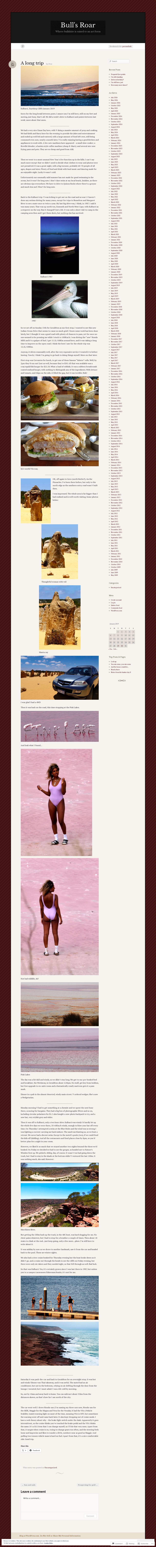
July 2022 (114, 191)
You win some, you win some (121, 664)
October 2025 (115, 105)
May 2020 (114, 261)
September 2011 (116, 537)
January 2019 (115, 304)
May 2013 (114, 486)
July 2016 (114, 385)
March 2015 (115, 427)
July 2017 (114, 352)
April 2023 (114, 167)
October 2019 (115, 280)
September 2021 (116, 218)
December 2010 (116, 559)
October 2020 (115, 248)
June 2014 (114, 452)
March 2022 (115, 202)
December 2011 (116, 529)
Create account (116, 600)
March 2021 (115, 234)
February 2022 (116, 205)
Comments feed (116, 608)
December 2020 (116, 242)
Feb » (115, 649)
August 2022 (115, 189)
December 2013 (116, 468)
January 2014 (115, 465)
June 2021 (114, 226)
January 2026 (115, 103)
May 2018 (114, 325)
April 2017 (114, 360)
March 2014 (115, 460)
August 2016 (115, 382)
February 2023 (116, 173)
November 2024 (116, 119)
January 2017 (115, 368)
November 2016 (116, 374)
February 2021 (116, 237)
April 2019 (114, 296)
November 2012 (116, 503)
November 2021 (116, 213)
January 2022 (115, 207)
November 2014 (116, 438)
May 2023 (114, 164)
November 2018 (116, 309)
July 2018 (114, 320)
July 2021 (114, 223)
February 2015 (116, 430)
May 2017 (114, 358)
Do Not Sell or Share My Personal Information (60, 1536)
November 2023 (116, 148)
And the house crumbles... (120, 667)
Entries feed (115, 605)
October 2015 (115, 409)
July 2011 (114, 540)
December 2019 (116, 274)
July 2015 (114, 417)
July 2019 (114, 288)
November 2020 (116, 245)
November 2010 (116, 562)
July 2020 (114, 256)
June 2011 (114, 543)
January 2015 (115, 433)
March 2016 (115, 395)
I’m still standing (117, 77)
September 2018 (116, 315)
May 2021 (114, 229)
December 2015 (116, 403)
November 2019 (116, 277)
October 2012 (115, 505)
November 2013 (116, 470)
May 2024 (114, 132)
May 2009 (114, 575)
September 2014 (116, 444)
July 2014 (114, 449)
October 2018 (115, 312)
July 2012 (114, 513)
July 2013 (114, 481)
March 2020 (115, 266)
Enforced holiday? (117, 80)
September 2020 (116, 250)
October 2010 (115, 564)
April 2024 (114, 135)
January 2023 (115, 175)
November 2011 (116, 532)
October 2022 (115, 183)
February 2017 (116, 366)
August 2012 (115, 511)
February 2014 (116, 462)
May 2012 (114, 519)
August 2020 (115, 253)
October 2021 (115, 215)
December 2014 (116, 436)
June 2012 (114, 516)
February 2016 (116, 398)
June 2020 (114, 258)
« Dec (110, 649)
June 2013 (114, 484)
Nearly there (115, 669)
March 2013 (115, 492)
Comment (90, 1516)
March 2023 (115, 170)
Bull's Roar (78, 25)
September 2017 (116, 347)
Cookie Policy (48, 1543)
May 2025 (114, 108)
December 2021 (116, 210)
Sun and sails (28, 1485)
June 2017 (114, 355)
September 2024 (116, 124)
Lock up (113, 661)
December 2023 (116, 146)
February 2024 (116, 140)
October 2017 (115, 344)
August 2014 (115, 446)
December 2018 (116, 307)
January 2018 (115, 336)
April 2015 (114, 425)
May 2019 (114, 293)
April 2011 (114, 548)
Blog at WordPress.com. (29, 1536)
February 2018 (116, 334)
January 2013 (115, 497)
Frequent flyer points (118, 74)
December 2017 (116, 339)
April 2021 (114, 232)
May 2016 (114, 390)
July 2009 (114, 570)
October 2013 (115, 473)
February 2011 (116, 554)
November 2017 (116, 342)
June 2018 (114, 323)
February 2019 (116, 301)
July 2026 (114, 97)
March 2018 (115, 331)
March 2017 (115, 363)
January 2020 (115, 272)
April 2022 (114, 199)
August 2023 (115, 156)
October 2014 (115, 441)
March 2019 (115, 299)
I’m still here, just (117, 82)
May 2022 (114, 197)
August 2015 (115, 414)
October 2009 (115, 567)
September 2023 (116, 154)
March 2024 (115, 138)
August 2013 (115, 478)
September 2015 (116, 411)
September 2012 (116, 508)
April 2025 (114, 111)
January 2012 (115, 527)
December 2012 (116, 500)
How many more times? (119, 85)
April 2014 (114, 457)
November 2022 (116, 181)
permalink (126, 46)
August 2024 (115, 127)
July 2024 (114, 130)
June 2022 (114, 194)
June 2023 (114, 162)
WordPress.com (116, 611)
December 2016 (116, 371)
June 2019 (114, 291)
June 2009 (114, 572)
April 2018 (114, 328)
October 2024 (115, 122)
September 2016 (116, 379)
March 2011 (115, 551)
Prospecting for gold (88, 1485)
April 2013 (114, 489)
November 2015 (116, 406)
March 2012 (115, 524)
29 (118, 646)
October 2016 (115, 376)
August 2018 (115, 317)
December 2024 (116, 116)
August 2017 (115, 350)
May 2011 (114, 546)
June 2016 (114, 387)
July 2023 (114, 159)
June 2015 (114, 419)
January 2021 (115, 240)
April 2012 (114, 521)
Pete (50, 64)
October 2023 (115, 151)
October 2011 (115, 535)
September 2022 (116, 186)
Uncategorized (50, 1468)
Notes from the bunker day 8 (121, 672)
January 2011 (115, 556)
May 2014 (114, 454)
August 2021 (115, 221)
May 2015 (114, 422)
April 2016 (114, 393)
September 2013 (116, 476)
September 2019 (116, 283)
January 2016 (115, 401)
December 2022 (116, 178)
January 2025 (115, 113)
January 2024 (115, 143)
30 (122, 646)
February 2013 (116, 495)
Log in (113, 603)
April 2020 (114, 264)
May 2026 (114, 100)
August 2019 (115, 285)
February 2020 (116, 269)
